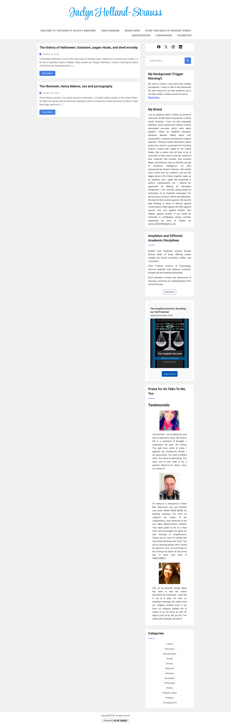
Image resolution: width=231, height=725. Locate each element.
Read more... (154, 97)
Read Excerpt (169, 374)
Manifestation (141, 35)
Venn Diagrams (110, 30)
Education (169, 649)
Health (169, 659)
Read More (47, 73)
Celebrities (184, 35)
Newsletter (170, 678)
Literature (169, 673)
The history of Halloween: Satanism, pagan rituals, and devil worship (88, 47)
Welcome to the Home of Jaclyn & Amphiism (68, 30)
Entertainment (169, 654)
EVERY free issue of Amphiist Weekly (168, 30)
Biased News (132, 30)
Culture (169, 644)
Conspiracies (163, 35)
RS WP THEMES (120, 721)
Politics (169, 688)
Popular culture (169, 693)
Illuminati (169, 668)
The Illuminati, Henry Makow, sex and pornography (75, 86)
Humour (169, 663)
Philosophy (169, 683)
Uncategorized (170, 703)
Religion (170, 698)
